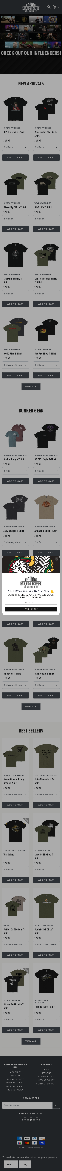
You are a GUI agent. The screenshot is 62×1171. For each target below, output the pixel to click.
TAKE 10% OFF (31, 609)
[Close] (56, 559)
